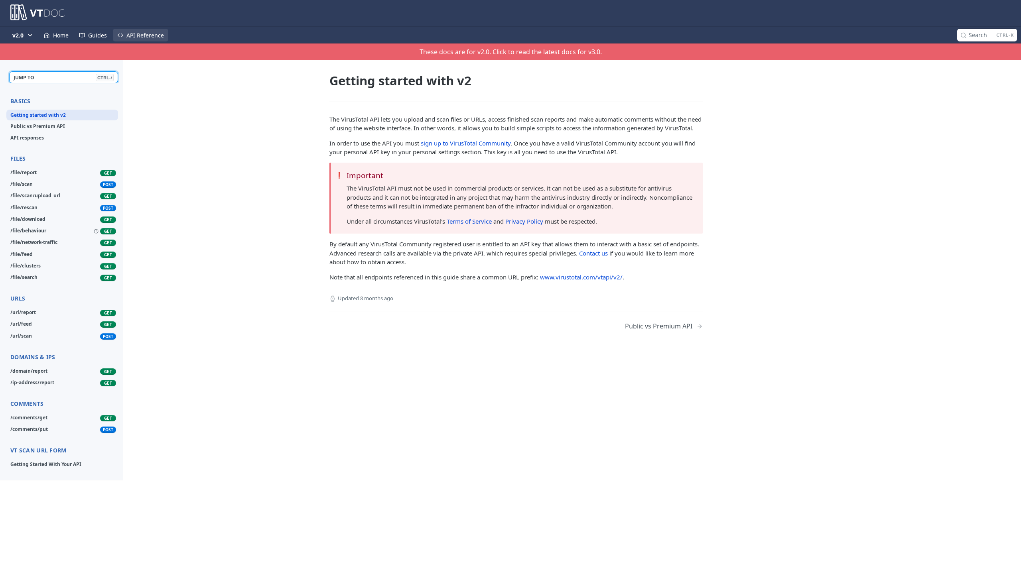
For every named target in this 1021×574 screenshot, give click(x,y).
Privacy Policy (524, 221)
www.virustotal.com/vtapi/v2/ (581, 277)
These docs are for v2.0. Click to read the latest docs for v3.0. (511, 51)
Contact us (593, 253)
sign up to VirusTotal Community (465, 143)
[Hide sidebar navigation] (121, 270)
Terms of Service (469, 221)
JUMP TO (63, 77)
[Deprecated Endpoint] (96, 231)
